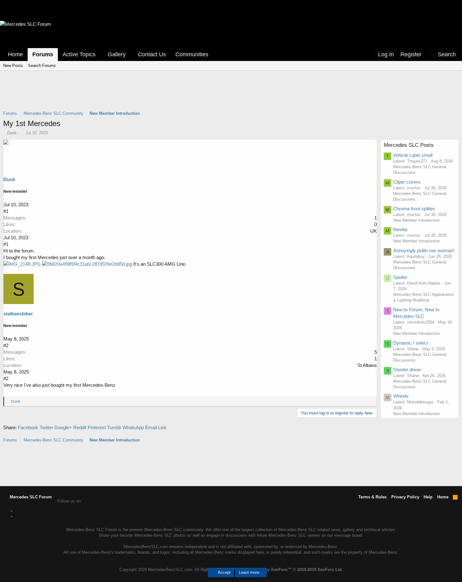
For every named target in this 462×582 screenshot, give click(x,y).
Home (15, 54)
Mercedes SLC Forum (30, 497)
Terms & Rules (372, 497)
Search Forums (42, 65)
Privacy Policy (405, 497)
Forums (42, 54)
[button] (100, 54)
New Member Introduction (416, 220)
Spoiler (400, 277)
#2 (5, 345)
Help (428, 497)
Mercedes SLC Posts (409, 145)
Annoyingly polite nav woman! (423, 250)
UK (373, 231)
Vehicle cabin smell (412, 155)
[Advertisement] (231, 94)
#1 (5, 211)
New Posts (13, 65)
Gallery (117, 54)
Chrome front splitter (414, 208)
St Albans (367, 365)
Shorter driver (407, 369)
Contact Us (152, 54)
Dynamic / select (410, 343)
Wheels (401, 396)
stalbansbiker (18, 313)
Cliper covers (407, 182)
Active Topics (79, 54)
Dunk (12, 132)
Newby (400, 229)
